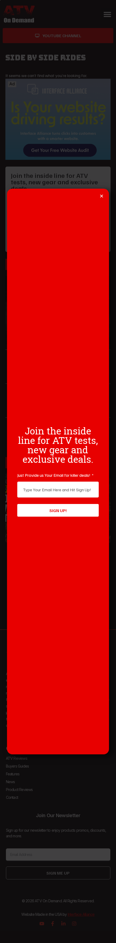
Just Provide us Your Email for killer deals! (54, 475)
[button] (102, 196)
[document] (58, 471)
